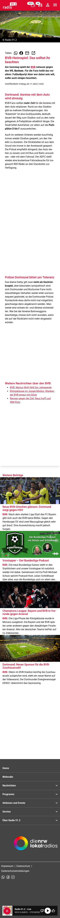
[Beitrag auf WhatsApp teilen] (16, 53)
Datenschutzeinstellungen (15, 870)
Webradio (7, 776)
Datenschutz (23, 866)
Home (5, 768)
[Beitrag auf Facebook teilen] (21, 53)
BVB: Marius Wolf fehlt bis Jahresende (31, 387)
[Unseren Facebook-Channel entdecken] (8, 877)
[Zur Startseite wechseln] (9, 5)
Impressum (7, 866)
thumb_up (53, 911)
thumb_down (42, 911)
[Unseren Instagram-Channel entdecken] (13, 877)
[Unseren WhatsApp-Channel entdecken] (3, 877)
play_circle (47, 910)
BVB (33, 67)
